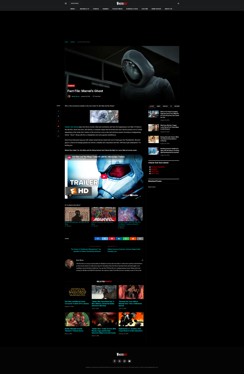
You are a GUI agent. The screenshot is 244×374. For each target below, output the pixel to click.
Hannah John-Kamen (71, 127)
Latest (152, 106)
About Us (168, 9)
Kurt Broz (76, 96)
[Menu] (66, 3)
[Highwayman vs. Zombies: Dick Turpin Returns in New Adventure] (131, 319)
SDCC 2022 (155, 173)
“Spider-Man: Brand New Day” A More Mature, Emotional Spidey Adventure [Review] (103, 304)
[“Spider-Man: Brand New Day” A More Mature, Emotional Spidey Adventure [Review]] (104, 292)
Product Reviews (158, 167)
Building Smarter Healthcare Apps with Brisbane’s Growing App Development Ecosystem (170, 150)
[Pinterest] (58, 121)
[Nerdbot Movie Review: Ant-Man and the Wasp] (77, 214)
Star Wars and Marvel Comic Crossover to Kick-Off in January (77, 303)
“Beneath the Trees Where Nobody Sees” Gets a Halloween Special (130, 304)
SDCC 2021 (155, 171)
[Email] (58, 136)
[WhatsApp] (58, 131)
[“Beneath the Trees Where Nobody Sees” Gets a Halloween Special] (131, 292)
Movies (165, 106)
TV (171, 106)
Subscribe (74, 3)
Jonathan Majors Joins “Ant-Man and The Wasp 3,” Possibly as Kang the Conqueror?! (129, 224)
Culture (145, 9)
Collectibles (117, 9)
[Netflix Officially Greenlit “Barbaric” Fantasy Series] (77, 319)
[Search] (178, 3)
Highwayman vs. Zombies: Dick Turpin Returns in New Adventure (130, 330)
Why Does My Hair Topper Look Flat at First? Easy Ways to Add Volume (170, 127)
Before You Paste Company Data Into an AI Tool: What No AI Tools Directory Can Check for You (170, 114)
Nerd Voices (156, 9)
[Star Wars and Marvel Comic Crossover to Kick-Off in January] (77, 292)
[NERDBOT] (122, 3)
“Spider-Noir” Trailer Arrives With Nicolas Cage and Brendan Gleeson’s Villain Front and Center (104, 331)
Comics (96, 9)
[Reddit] (58, 126)
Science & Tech (132, 9)
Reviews (177, 106)
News (72, 9)
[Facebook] (58, 111)
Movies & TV (84, 9)
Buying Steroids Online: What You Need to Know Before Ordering (170, 139)
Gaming (106, 9)
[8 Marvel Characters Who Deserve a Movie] (103, 214)
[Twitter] (58, 116)
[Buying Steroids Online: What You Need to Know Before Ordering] (153, 139)
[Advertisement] (122, 26)
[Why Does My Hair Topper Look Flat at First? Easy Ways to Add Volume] (153, 127)
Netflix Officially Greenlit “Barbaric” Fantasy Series (74, 330)
